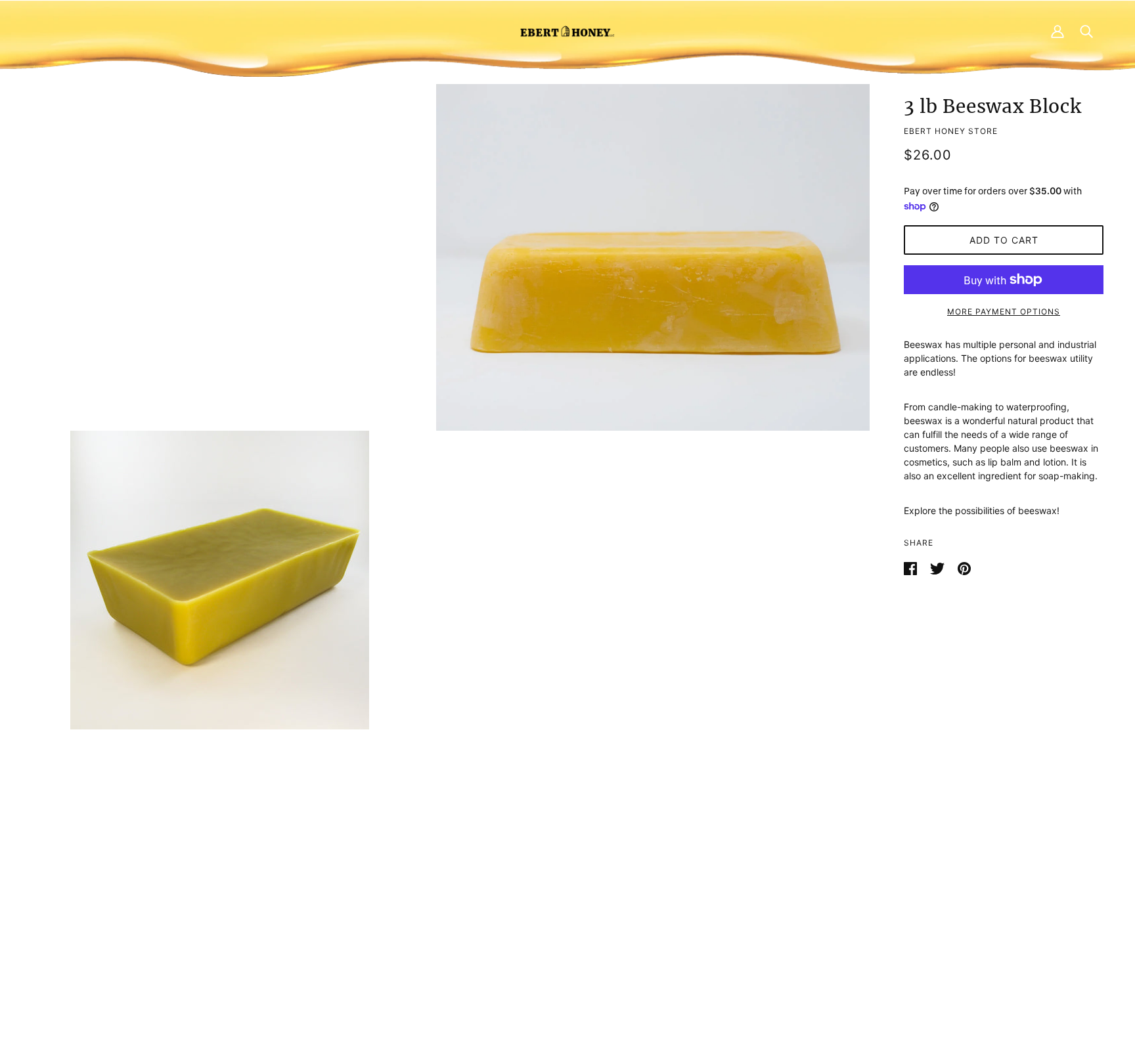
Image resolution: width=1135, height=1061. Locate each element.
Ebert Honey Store (951, 131)
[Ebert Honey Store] (567, 31)
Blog (554, 936)
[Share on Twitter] (938, 567)
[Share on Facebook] (912, 567)
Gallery (560, 949)
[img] (289, 965)
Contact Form (313, 894)
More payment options (1003, 311)
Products (564, 894)
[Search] (1086, 31)
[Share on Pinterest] (964, 567)
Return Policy (819, 908)
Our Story (566, 922)
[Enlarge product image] (653, 257)
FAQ (554, 908)
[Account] (1057, 31)
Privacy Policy (821, 894)
